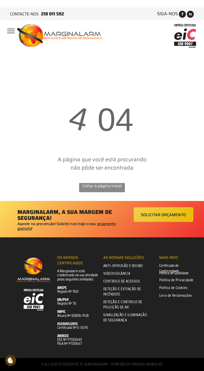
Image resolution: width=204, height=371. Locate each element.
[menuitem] (125, 266)
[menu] (10, 30)
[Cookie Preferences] (10, 360)
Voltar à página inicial (102, 186)
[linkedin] (190, 15)
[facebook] (182, 15)
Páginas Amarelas (147, 364)
